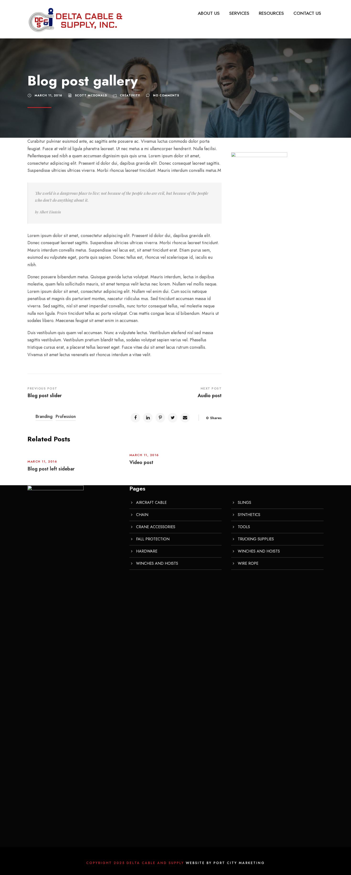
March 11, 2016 (48, 95)
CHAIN (142, 514)
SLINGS (244, 502)
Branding (44, 416)
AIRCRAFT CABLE (151, 502)
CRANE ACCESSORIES (155, 527)
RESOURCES (271, 13)
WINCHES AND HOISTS (157, 563)
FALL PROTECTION (153, 539)
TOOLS (244, 527)
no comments (166, 95)
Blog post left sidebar (51, 468)
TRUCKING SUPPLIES (256, 539)
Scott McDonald (91, 95)
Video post (141, 462)
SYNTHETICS (249, 514)
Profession (66, 416)
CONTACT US (307, 13)
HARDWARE (146, 551)
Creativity (130, 95)
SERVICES (239, 13)
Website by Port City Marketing (225, 862)
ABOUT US (209, 13)
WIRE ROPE (248, 563)
